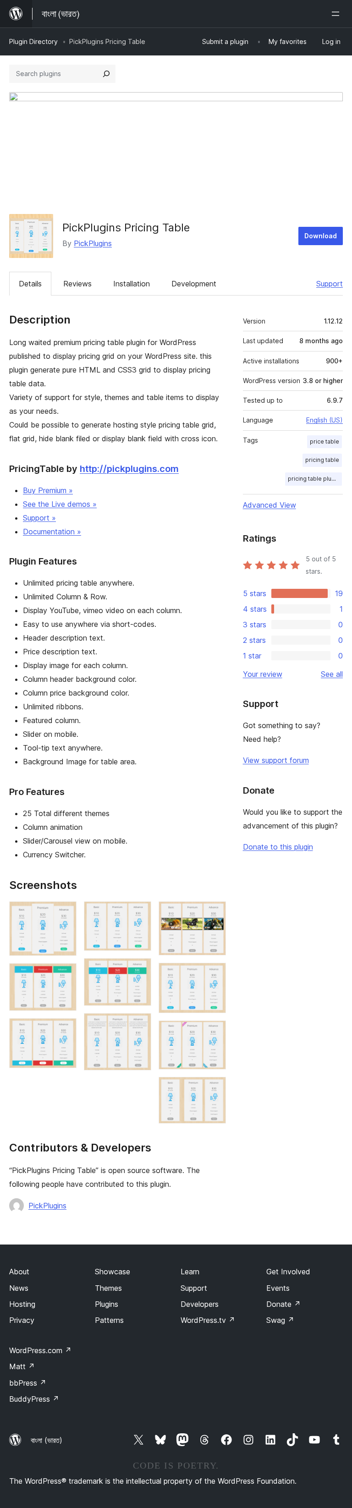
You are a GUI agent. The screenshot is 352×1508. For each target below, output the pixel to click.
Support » (39, 517)
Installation (131, 283)
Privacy (21, 1320)
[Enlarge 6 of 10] (138, 1025)
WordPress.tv (208, 1320)
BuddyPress (34, 1399)
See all (332, 674)
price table (324, 441)
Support (329, 283)
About (19, 1271)
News (18, 1288)
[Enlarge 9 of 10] (213, 1032)
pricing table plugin (314, 478)
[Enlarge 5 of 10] (138, 970)
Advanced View (269, 505)
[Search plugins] (106, 74)
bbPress (27, 1382)
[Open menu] (337, 13)
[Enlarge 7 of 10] (213, 913)
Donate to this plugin (278, 846)
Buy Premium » (48, 490)
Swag (280, 1320)
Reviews (77, 283)
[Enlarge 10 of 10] (213, 1089)
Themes (108, 1288)
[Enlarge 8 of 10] (213, 975)
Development (193, 283)
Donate (283, 1304)
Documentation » (52, 531)
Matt (22, 1366)
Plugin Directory (33, 41)
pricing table (322, 459)
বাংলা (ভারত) (46, 1440)
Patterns (109, 1320)
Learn (190, 1271)
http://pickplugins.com (129, 468)
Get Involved (288, 1271)
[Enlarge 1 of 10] (64, 913)
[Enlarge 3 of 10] (64, 1030)
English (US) (324, 420)
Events (278, 1288)
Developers (200, 1304)
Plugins (106, 1304)
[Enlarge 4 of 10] (138, 913)
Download (320, 236)
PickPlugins (93, 243)
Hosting (22, 1304)
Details (30, 283)
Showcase (112, 1271)
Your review (262, 674)
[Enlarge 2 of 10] (64, 975)
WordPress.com (40, 1350)
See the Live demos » (60, 504)
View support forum (276, 760)
